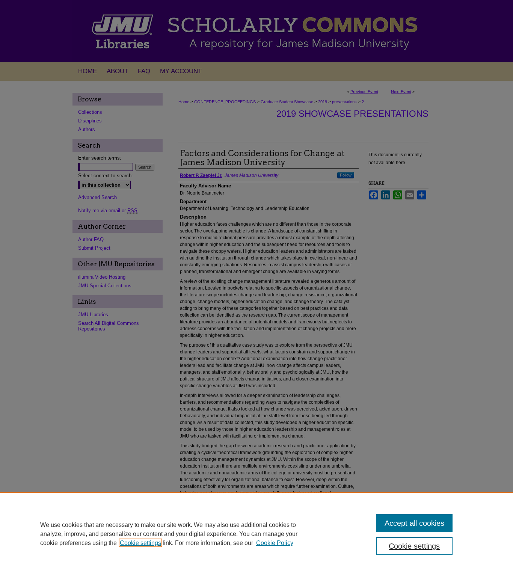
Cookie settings (140, 543)
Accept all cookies (414, 523)
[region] (256, 533)
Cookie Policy (274, 543)
